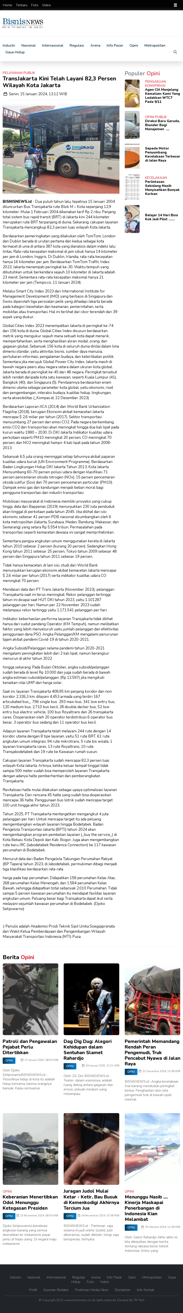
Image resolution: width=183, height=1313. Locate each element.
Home (8, 5)
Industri (9, 45)
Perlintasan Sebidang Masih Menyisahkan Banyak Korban (162, 188)
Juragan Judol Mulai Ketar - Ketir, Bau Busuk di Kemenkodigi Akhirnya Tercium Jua (91, 1199)
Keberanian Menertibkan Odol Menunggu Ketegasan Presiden (30, 1202)
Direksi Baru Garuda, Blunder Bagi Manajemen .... (162, 125)
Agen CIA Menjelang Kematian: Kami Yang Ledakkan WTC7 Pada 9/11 (162, 95)
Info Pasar (115, 45)
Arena (95, 45)
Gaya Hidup (15, 52)
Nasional (28, 45)
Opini (133, 45)
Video (46, 5)
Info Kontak (145, 1290)
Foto (35, 5)
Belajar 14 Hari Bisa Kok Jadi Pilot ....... (161, 217)
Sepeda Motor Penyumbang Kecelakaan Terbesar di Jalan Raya (162, 154)
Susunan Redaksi (56, 1290)
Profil (33, 1290)
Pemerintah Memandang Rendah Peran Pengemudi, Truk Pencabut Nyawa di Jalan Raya (152, 1052)
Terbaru (22, 5)
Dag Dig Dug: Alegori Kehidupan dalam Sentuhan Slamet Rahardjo (88, 1050)
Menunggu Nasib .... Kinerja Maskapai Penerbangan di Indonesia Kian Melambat (146, 1208)
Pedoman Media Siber (92, 1290)
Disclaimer (123, 1290)
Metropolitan (154, 45)
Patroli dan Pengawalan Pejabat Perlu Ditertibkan (30, 1047)
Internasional (52, 45)
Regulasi (77, 45)
